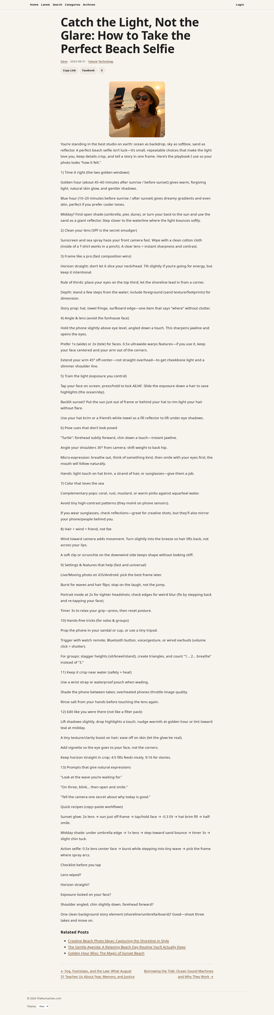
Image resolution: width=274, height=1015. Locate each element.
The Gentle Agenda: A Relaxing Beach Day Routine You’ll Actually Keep (127, 947)
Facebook (88, 70)
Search (57, 4)
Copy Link (69, 70)
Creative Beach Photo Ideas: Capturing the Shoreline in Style (118, 940)
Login (240, 4)
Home (34, 4)
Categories (72, 4)
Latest (45, 4)
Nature (93, 61)
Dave (64, 61)
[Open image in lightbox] (137, 109)
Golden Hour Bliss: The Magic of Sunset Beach (106, 953)
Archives (89, 4)
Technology (105, 61)
